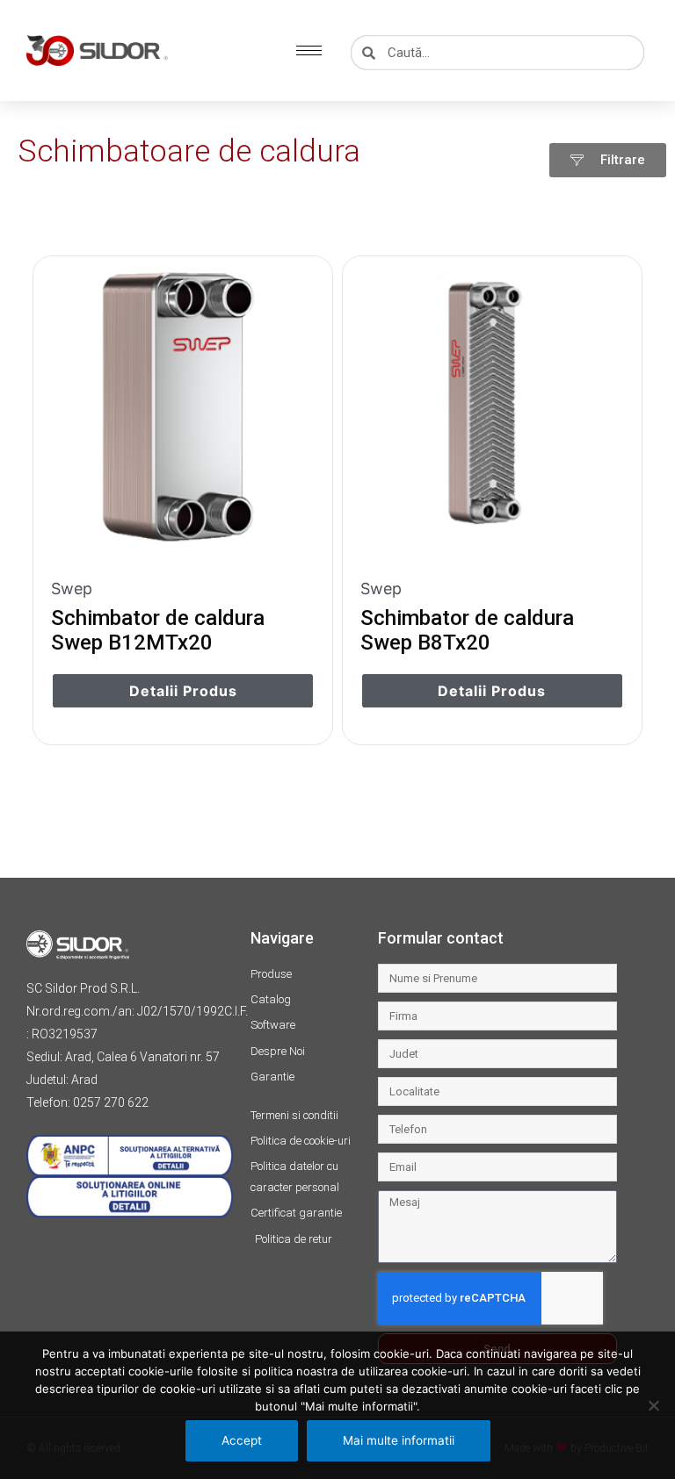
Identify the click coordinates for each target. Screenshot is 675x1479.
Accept (241, 1440)
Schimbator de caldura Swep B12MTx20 (158, 630)
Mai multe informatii (398, 1440)
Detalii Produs (183, 691)
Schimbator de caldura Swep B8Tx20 (467, 630)
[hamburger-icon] (309, 50)
